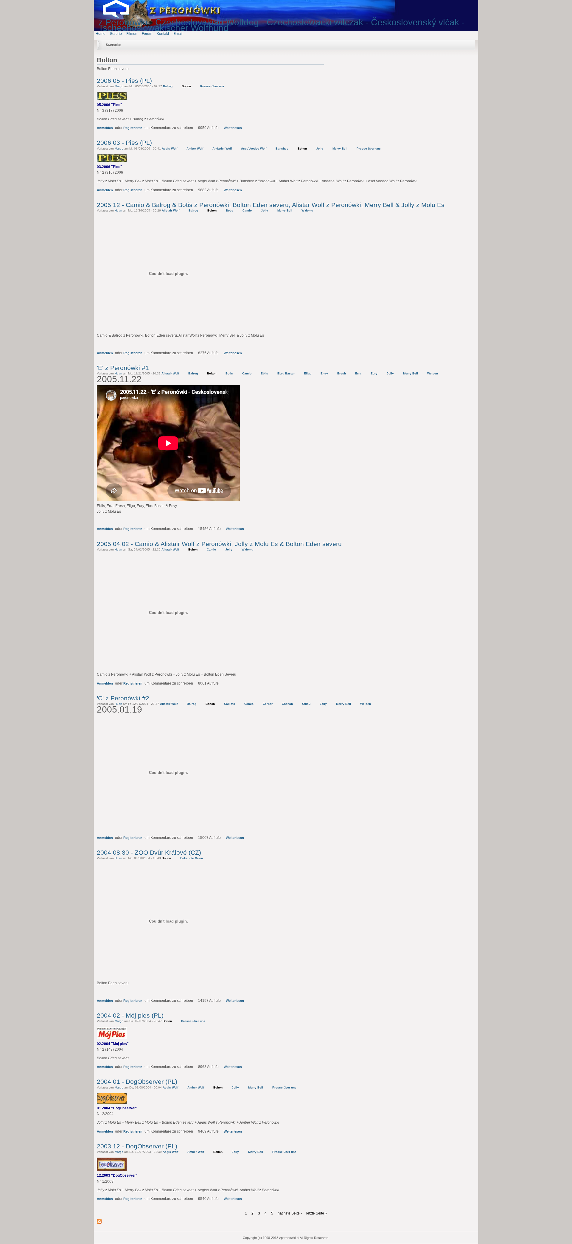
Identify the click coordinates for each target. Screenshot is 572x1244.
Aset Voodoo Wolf (253, 148)
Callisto (229, 703)
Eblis (264, 373)
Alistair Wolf (170, 210)
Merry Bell (339, 148)
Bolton (186, 86)
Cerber (268, 703)
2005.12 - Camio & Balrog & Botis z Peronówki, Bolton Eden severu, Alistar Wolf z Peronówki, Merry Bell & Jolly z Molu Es (270, 204)
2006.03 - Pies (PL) (124, 142)
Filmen (131, 34)
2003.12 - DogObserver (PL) (137, 1146)
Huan (118, 210)
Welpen (432, 373)
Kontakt (163, 34)
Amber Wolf (194, 148)
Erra (358, 373)
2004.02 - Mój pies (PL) (130, 1015)
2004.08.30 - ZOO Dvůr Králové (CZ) (149, 852)
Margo (119, 86)
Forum (147, 34)
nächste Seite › (290, 1213)
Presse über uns (212, 86)
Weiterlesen (233, 128)
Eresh (341, 373)
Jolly (319, 148)
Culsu (306, 703)
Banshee (282, 148)
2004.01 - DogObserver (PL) (137, 1081)
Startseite (113, 44)
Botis (229, 210)
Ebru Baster (286, 373)
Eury (374, 373)
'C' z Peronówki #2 (123, 698)
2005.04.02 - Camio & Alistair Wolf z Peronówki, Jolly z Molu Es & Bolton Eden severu (219, 543)
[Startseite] (120, 16)
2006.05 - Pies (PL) (124, 80)
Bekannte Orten (191, 858)
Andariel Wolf (222, 148)
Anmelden (105, 128)
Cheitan (287, 703)
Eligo (307, 373)
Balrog (167, 86)
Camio (247, 210)
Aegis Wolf (169, 148)
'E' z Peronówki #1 (123, 367)
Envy (324, 373)
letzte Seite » (316, 1213)
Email (178, 34)
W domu (307, 210)
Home (100, 34)
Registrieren (132, 128)
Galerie (116, 34)
